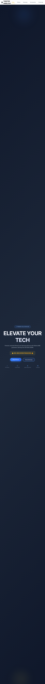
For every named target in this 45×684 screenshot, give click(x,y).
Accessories (33, 2)
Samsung (25, 2)
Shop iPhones (16, 359)
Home (13, 2)
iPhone (18, 2)
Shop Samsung (28, 359)
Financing (40, 2)
